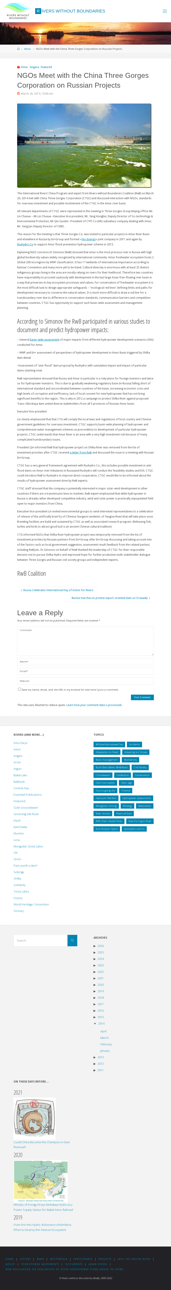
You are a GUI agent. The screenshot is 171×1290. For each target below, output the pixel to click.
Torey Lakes (21, 891)
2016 (101, 1011)
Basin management (107, 759)
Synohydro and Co (134, 828)
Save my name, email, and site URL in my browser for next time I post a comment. (70, 689)
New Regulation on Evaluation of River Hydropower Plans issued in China (65, 1269)
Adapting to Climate (135, 752)
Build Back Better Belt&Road (112, 767)
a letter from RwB (81, 452)
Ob (16, 853)
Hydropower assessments (136, 798)
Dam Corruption (105, 782)
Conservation (142, 775)
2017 (101, 1004)
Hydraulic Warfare (106, 798)
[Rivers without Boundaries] (17, 11)
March (104, 1038)
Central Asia (21, 788)
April (103, 1031)
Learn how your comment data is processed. (94, 705)
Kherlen (19, 833)
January (105, 1051)
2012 (101, 1064)
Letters (25, 1259)
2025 (101, 952)
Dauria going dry (105, 790)
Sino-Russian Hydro (107, 828)
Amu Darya (20, 743)
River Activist (103, 813)
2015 (101, 1017)
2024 (101, 959)
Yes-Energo (88, 239)
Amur (27, 48)
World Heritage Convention (31, 904)
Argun (17, 769)
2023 (101, 965)
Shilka (17, 878)
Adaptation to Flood (107, 752)
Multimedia (58, 1259)
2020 (101, 985)
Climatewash (103, 775)
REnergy (127, 806)
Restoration (144, 806)
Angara (34, 67)
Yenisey (19, 911)
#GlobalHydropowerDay (109, 744)
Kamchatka (20, 827)
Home (10, 1259)
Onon (17, 859)
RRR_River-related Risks (109, 821)
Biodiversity (130, 759)
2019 (101, 991)
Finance (125, 790)
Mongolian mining (106, 806)
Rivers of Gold (124, 813)
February (106, 1044)
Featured (46, 67)
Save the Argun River (139, 821)
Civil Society (140, 767)
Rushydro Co (25, 244)
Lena (17, 840)
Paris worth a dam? (25, 866)
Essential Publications (28, 795)
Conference (122, 775)
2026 (101, 946)
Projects (105, 1259)
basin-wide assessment (44, 339)
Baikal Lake (20, 775)
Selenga (19, 872)
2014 (101, 1023)
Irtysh (17, 820)
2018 (101, 998)
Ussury (18, 898)
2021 (101, 978)
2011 (101, 1070)
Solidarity (20, 885)
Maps (40, 1259)
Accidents (134, 744)
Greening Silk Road (26, 814)
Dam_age (126, 782)
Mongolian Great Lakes (28, 846)
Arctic (17, 762)
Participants (83, 1259)
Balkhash (19, 782)
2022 (101, 972)
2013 (101, 1057)
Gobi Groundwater (26, 808)
